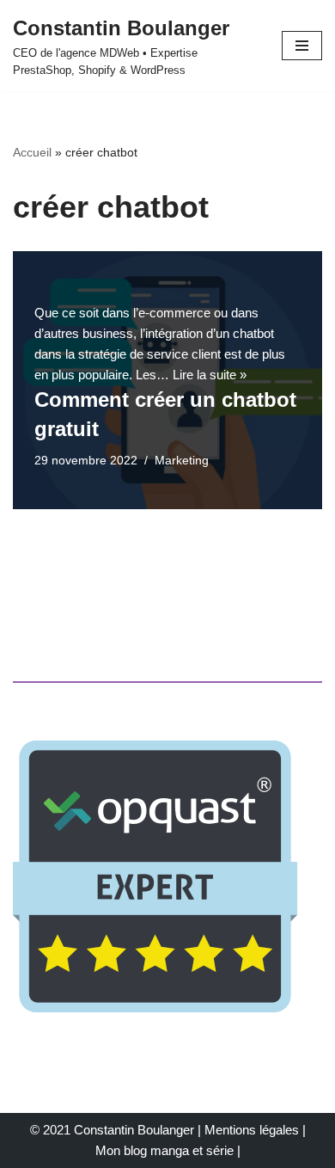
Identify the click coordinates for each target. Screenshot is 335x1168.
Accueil (32, 152)
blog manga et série (179, 1150)
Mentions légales (251, 1129)
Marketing (182, 460)
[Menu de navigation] (302, 45)
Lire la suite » (210, 374)
